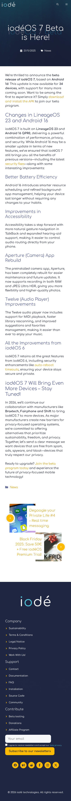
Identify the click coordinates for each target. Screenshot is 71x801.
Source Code (16, 696)
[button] (57, 4)
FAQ (11, 682)
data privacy (55, 745)
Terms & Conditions (21, 635)
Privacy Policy (17, 648)
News (47, 50)
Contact (14, 669)
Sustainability (17, 628)
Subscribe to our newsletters (30, 751)
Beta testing (16, 716)
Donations (15, 723)
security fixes (14, 164)
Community (16, 702)
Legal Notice (17, 641)
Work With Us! (17, 655)
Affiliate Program (19, 730)
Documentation (18, 675)
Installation (16, 689)
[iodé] (8, 4)
